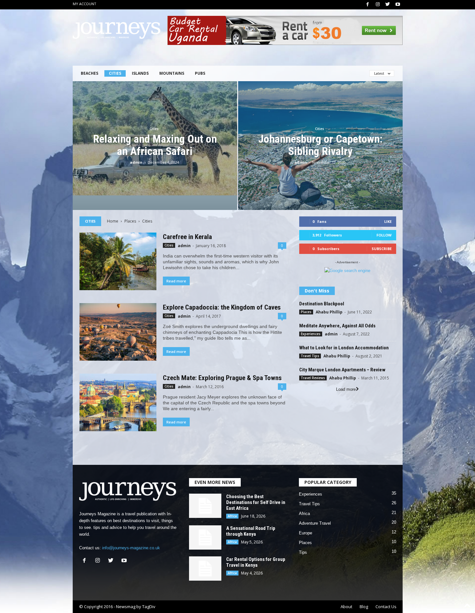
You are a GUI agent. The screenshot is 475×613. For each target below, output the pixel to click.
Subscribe (382, 248)
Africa (232, 516)
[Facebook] (368, 4)
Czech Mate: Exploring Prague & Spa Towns (222, 378)
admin (136, 162)
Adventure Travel (315, 523)
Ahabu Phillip (329, 312)
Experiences (311, 334)
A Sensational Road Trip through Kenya (250, 531)
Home (112, 221)
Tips (303, 552)
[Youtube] (398, 4)
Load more (346, 389)
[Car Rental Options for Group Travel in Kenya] (205, 568)
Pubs (200, 73)
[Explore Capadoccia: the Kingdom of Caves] (117, 332)
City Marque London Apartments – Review (342, 370)
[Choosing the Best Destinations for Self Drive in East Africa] (205, 506)
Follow (384, 235)
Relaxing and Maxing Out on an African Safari (155, 145)
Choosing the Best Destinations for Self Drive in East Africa (255, 502)
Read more (176, 281)
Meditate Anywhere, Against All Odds (337, 326)
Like (388, 221)
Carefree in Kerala (187, 237)
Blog (364, 606)
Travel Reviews (313, 378)
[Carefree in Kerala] (117, 261)
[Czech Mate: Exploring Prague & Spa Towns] (117, 402)
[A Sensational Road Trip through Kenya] (205, 537)
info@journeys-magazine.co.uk (131, 547)
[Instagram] (378, 4)
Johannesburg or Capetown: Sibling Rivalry (320, 145)
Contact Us (385, 606)
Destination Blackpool (321, 304)
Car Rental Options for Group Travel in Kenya (255, 562)
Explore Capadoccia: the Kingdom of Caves (222, 307)
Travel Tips (310, 356)
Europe (305, 533)
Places (130, 221)
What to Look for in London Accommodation (344, 348)
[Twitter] (388, 4)
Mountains (171, 73)
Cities (115, 73)
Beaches (89, 73)
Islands (140, 73)
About (346, 606)
